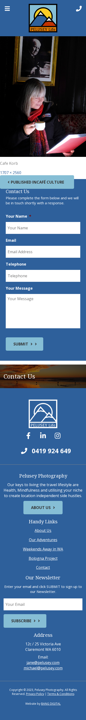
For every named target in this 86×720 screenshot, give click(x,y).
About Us (41, 507)
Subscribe (21, 620)
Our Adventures (43, 539)
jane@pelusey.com (43, 662)
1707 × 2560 (10, 172)
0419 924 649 (50, 451)
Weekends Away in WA (43, 549)
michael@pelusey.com (43, 668)
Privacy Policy (35, 694)
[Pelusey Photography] (43, 18)
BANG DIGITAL (51, 704)
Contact (43, 567)
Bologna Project (43, 558)
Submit (20, 344)
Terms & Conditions (60, 694)
